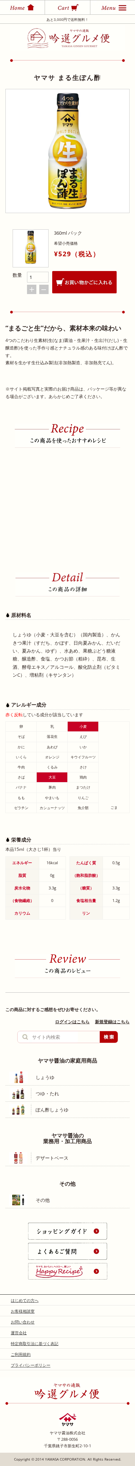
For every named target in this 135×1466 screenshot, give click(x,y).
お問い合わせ (23, 1322)
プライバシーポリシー (30, 1365)
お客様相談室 (23, 1311)
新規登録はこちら (112, 1022)
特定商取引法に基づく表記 (34, 1343)
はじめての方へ (25, 1300)
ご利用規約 (21, 1354)
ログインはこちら (72, 1022)
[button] (126, 497)
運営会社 (19, 1332)
